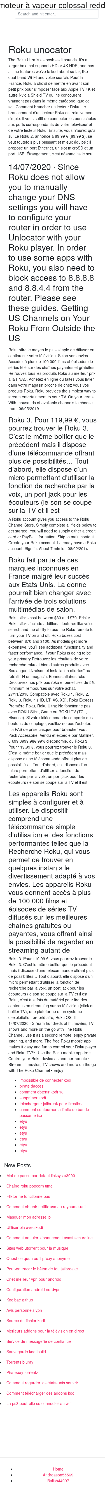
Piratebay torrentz (22, 1372)
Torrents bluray (19, 1362)
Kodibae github (19, 1300)
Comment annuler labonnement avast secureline (49, 1237)
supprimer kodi (33, 1097)
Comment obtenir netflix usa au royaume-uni (45, 1206)
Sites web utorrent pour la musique (37, 1248)
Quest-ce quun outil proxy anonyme (38, 1258)
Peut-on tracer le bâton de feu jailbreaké (42, 1268)
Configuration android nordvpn (33, 1289)
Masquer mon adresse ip (28, 1217)
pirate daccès (31, 1086)
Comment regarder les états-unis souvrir (42, 1382)
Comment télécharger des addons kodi (40, 1393)
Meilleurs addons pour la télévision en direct (45, 1331)
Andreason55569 (58, 1475)
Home (58, 1469)
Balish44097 (58, 1480)
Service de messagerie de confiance (38, 1341)
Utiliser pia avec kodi (24, 1227)
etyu (23, 1121)
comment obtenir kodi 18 (42, 1092)
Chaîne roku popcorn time (29, 1186)
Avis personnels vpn (24, 1310)
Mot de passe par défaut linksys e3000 (40, 1175)
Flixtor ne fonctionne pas (28, 1196)
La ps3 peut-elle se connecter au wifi (38, 1403)
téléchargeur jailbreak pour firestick (51, 1103)
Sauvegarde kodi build (26, 1351)
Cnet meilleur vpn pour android (33, 1279)
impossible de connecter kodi (45, 1080)
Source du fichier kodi (25, 1320)
